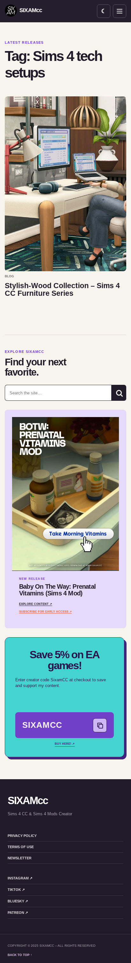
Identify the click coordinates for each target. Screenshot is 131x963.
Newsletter (19, 858)
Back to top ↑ (20, 955)
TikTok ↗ (16, 890)
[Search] (118, 393)
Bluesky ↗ (18, 901)
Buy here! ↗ (65, 743)
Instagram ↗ (20, 878)
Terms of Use (21, 847)
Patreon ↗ (18, 912)
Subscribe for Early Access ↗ (45, 611)
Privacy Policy (22, 836)
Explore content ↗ (35, 604)
